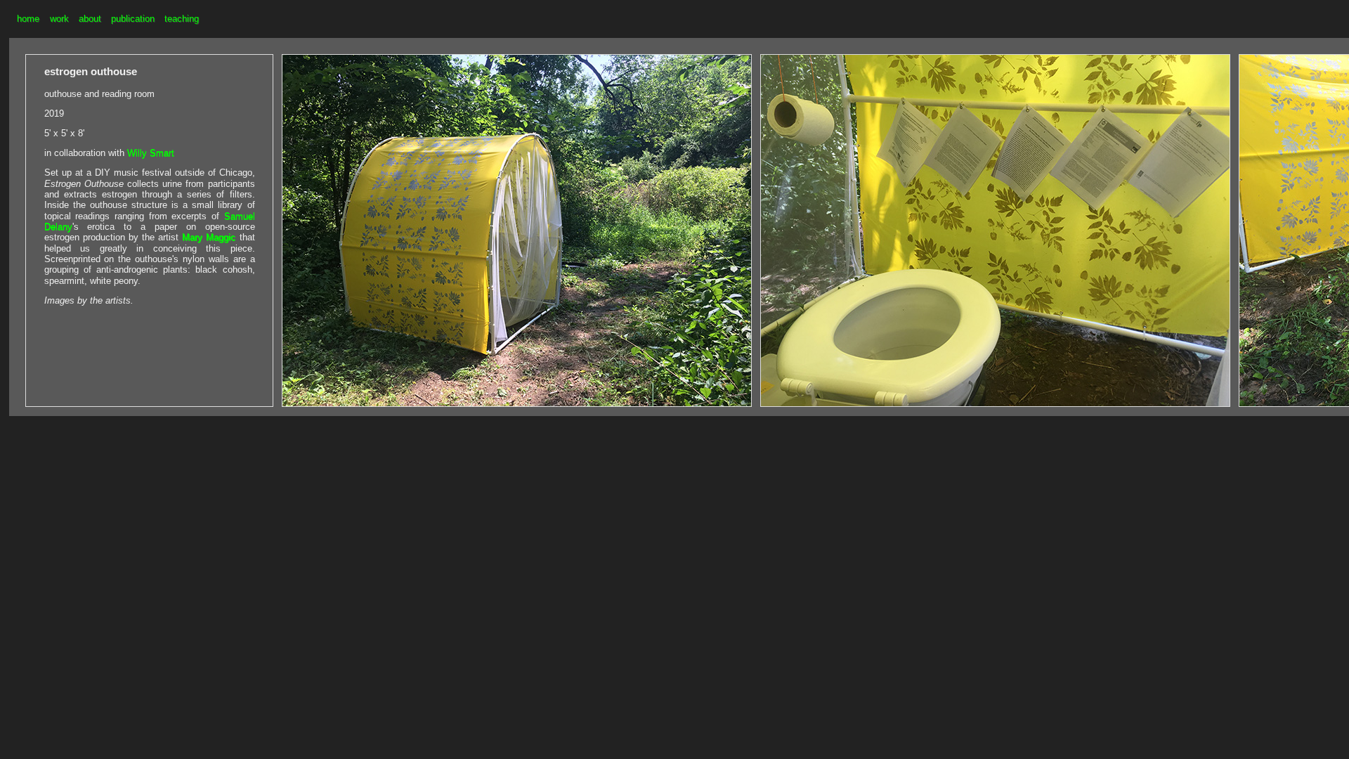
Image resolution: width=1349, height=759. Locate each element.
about (90, 18)
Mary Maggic (208, 237)
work (59, 18)
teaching (181, 18)
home (28, 18)
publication (133, 18)
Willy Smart (150, 153)
